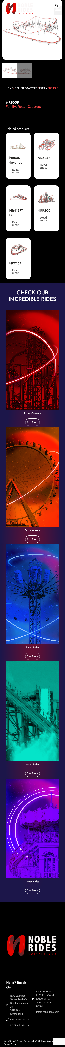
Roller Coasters (26, 88)
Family (43, 88)
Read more (15, 171)
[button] (58, 10)
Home (9, 88)
